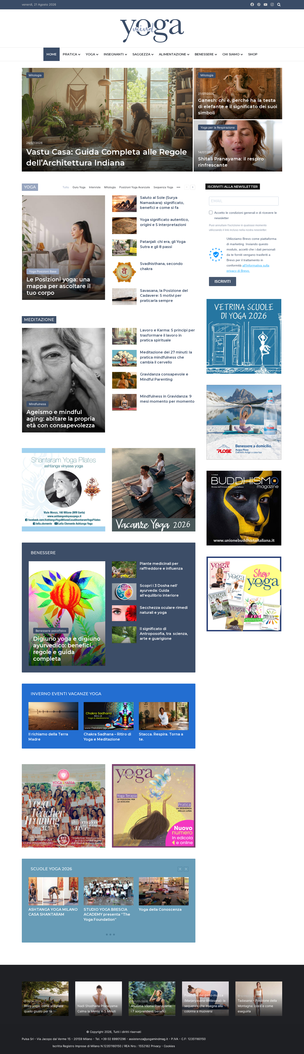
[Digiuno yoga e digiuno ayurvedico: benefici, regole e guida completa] (67, 613)
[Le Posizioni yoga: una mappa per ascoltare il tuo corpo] (63, 247)
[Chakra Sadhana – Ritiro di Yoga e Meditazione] (109, 716)
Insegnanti (114, 54)
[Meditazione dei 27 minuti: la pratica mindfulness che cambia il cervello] (124, 358)
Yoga (90, 54)
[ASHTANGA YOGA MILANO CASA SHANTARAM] (53, 891)
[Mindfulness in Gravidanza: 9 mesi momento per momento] (124, 402)
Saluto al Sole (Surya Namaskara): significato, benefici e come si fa (162, 203)
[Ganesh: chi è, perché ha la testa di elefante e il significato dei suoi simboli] (238, 93)
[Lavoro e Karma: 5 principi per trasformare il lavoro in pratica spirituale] (124, 336)
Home (52, 54)
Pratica (70, 54)
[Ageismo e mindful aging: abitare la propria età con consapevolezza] (63, 380)
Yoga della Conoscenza (160, 909)
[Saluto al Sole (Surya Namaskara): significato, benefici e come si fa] (124, 203)
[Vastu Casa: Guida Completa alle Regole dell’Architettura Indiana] (107, 120)
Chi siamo (230, 54)
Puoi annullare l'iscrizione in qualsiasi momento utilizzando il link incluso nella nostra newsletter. (238, 228)
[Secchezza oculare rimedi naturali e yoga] (124, 613)
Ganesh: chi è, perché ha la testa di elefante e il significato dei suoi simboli (237, 106)
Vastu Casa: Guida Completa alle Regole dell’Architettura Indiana (123, 1006)
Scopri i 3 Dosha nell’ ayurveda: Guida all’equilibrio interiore (159, 591)
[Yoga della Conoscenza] (164, 891)
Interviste (95, 187)
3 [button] (110, 934)
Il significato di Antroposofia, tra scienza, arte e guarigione (164, 634)
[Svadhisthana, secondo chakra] (124, 272)
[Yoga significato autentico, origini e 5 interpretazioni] (124, 225)
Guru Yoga (79, 187)
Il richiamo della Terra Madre (69, 1011)
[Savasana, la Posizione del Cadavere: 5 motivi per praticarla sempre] (124, 296)
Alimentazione (172, 54)
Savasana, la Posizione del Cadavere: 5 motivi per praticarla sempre (164, 296)
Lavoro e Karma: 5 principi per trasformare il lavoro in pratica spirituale (167, 335)
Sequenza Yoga (163, 187)
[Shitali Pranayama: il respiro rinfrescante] (238, 146)
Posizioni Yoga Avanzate (134, 187)
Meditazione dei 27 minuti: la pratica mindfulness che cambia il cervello (166, 357)
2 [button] (107, 934)
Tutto (66, 187)
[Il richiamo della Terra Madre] (53, 716)
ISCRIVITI (223, 281)
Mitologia (35, 75)
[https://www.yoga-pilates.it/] (63, 489)
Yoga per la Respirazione (218, 127)
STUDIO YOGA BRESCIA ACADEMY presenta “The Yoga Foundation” (107, 914)
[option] (152, 120)
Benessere (204, 54)
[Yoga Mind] (152, 30)
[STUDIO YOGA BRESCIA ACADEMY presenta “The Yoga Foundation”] (109, 891)
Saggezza (141, 54)
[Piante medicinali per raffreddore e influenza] (124, 569)
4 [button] (114, 934)
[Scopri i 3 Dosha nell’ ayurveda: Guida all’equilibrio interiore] (124, 591)
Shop (252, 54)
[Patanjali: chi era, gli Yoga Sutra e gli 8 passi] (124, 247)
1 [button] (103, 934)
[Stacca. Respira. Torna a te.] (164, 716)
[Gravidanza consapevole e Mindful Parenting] (124, 380)
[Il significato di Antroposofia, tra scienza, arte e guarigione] (124, 634)
